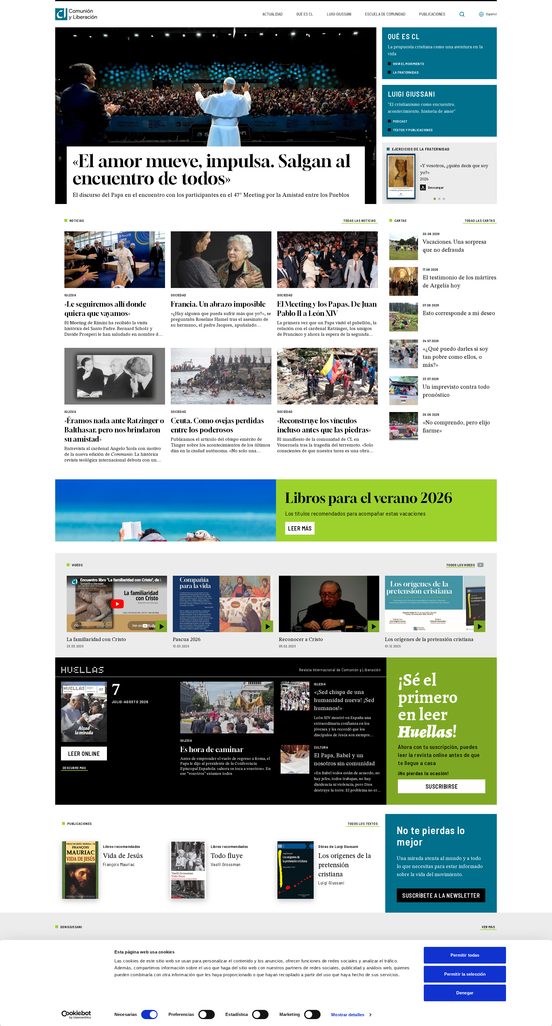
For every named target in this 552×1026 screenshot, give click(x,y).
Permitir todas (465, 955)
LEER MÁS (300, 528)
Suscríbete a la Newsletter (441, 895)
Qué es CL (304, 14)
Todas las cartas (480, 220)
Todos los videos (460, 565)
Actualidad (272, 14)
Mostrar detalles (347, 1014)
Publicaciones (432, 14)
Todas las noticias (359, 220)
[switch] (206, 1014)
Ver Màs (488, 927)
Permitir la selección (465, 974)
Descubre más (74, 768)
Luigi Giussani (339, 14)
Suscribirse (441, 786)
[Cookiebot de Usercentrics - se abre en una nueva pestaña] (76, 1014)
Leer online (84, 753)
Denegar (465, 992)
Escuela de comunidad (385, 14)
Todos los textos (363, 823)
